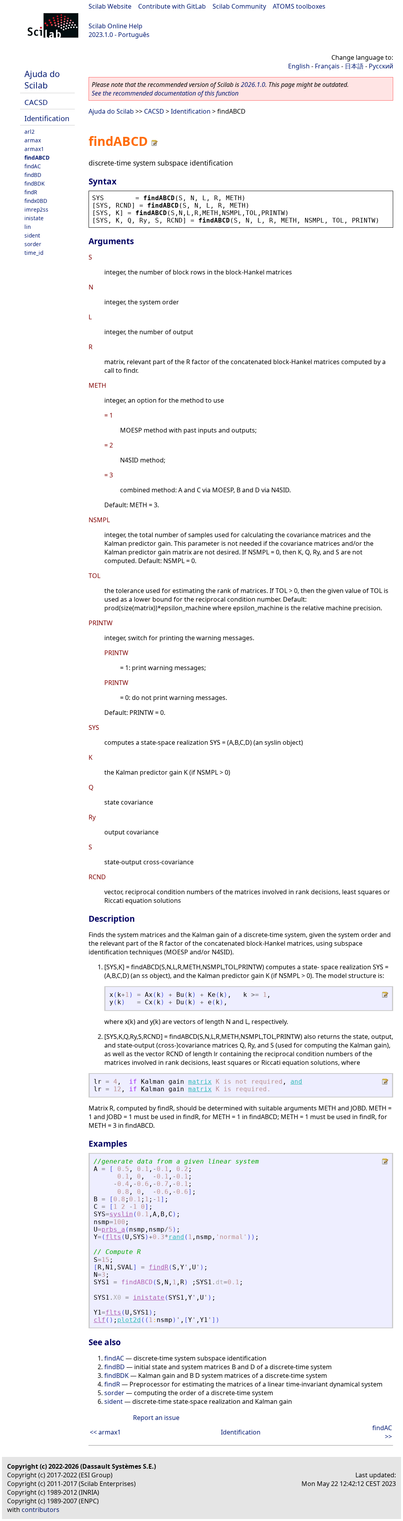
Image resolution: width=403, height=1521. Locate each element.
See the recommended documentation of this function (165, 93)
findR (30, 192)
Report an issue (156, 1417)
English (299, 66)
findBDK (34, 183)
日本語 (354, 66)
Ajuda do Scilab (42, 79)
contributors (40, 1509)
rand (176, 1237)
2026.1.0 (253, 84)
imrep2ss (36, 209)
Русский (381, 66)
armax (32, 140)
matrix (200, 1081)
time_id (33, 252)
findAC (32, 166)
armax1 (34, 149)
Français (327, 66)
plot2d (129, 1320)
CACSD (36, 102)
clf (99, 1320)
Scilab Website (110, 6)
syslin (121, 1214)
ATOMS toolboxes (299, 6)
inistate (34, 218)
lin (27, 226)
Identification (46, 118)
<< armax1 (105, 1432)
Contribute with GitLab (172, 6)
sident (32, 235)
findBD (32, 175)
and (296, 1081)
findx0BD (35, 200)
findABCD (37, 157)
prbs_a (113, 1229)
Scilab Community (239, 6)
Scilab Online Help (115, 26)
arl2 (29, 131)
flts (113, 1237)
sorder (32, 244)
